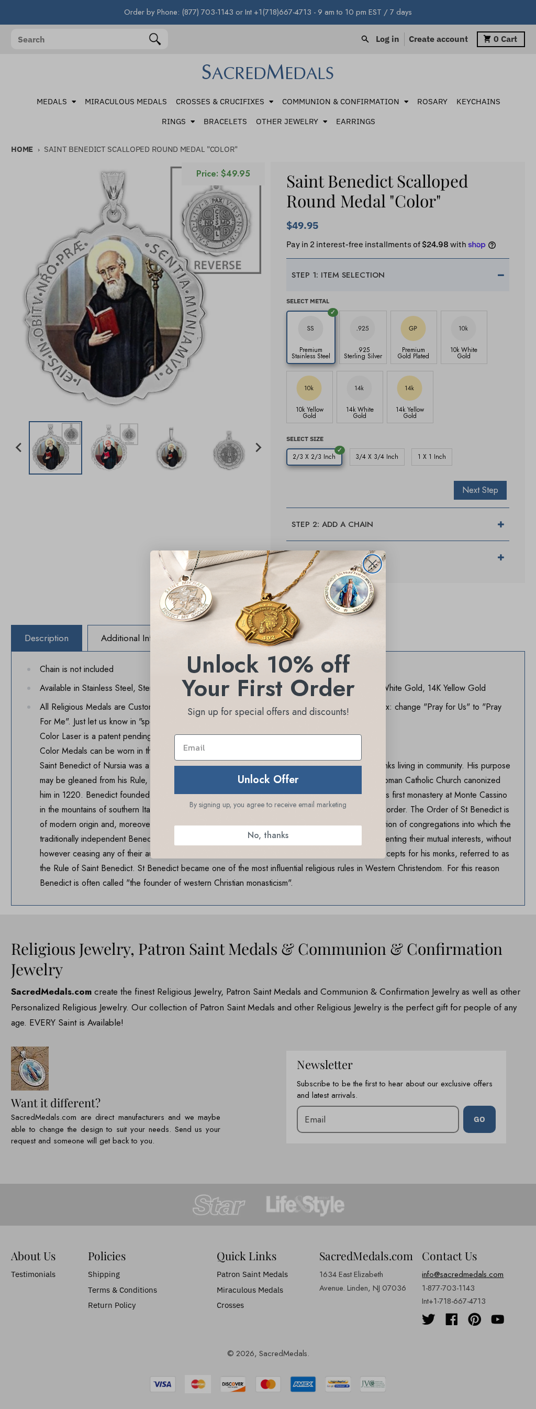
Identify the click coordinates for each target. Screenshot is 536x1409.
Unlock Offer (268, 779)
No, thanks (268, 835)
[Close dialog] (372, 564)
